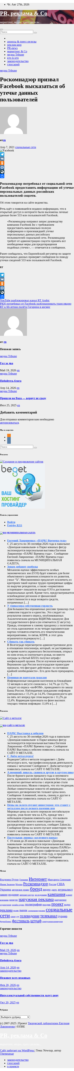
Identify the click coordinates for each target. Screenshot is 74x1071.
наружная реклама (36, 899)
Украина (5, 889)
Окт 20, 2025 (8, 1002)
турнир (62, 916)
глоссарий (13, 64)
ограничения (5, 905)
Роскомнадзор (35, 884)
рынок (23, 910)
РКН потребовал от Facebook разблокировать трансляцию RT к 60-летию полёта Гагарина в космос (35, 305)
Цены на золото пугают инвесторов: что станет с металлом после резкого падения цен (38, 806)
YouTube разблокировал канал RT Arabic (25, 300)
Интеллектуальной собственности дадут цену (29, 995)
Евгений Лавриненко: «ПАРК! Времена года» (37, 540)
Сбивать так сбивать (20, 641)
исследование (41, 895)
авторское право (20, 889)
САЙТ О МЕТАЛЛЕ (16, 725)
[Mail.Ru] (37, 167)
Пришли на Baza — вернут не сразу (23, 398)
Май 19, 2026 (8, 950)
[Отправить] (37, 176)
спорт (13, 916)
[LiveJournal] (37, 172)
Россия (52, 884)
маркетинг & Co (17, 51)
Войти (11, 522)
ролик (16, 910)
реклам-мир (14, 44)
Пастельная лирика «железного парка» (32, 837)
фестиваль (21, 920)
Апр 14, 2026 (8, 967)
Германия (23, 879)
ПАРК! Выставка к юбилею (25, 733)
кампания (56, 894)
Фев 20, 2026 (8, 985)
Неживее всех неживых (15, 977)
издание (13, 894)
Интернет (38, 878)
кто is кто (13, 57)
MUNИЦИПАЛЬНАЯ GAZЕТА (21, 533)
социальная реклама (36, 911)
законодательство (18, 61)
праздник (46, 904)
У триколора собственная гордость (30, 605)
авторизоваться (9, 422)
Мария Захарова (7, 884)
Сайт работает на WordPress (17, 1050)
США (61, 884)
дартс (54, 889)
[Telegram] (37, 154)
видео (47, 889)
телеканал (48, 916)
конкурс (13, 900)
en (4, 140)
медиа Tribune (15, 54)
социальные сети (25, 147)
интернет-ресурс (27, 895)
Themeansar (7, 1053)
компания (4, 900)
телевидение (30, 916)
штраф (35, 920)
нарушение (60, 900)
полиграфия (33, 904)
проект (57, 904)
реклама (6, 910)
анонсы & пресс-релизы (21, 41)
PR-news (12, 48)
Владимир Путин (9, 879)
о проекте (13, 1066)
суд (17, 916)
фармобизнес (5, 921)
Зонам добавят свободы (22, 566)
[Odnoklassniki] (37, 163)
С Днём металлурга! (20, 756)
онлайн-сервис (18, 905)
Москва (18, 884)
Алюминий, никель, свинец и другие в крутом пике (40, 772)
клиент (69, 895)
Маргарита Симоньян (59, 879)
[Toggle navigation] (1, 29)
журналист (65, 889)
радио (67, 904)
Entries (14, 525)
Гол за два (6, 363)
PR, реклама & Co (23, 13)
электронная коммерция (52, 921)
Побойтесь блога (10, 380)
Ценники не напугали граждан (27, 677)
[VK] (37, 158)
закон (4, 894)
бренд (36, 889)
